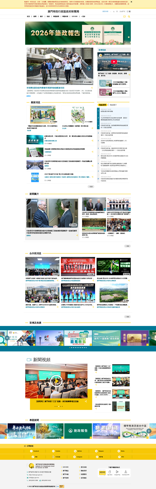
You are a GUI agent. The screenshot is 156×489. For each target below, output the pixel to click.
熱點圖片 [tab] (113, 105)
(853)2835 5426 (46, 480)
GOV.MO (65, 467)
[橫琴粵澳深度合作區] (135, 431)
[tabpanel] (78, 338)
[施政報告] (78, 431)
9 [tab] (84, 348)
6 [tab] (79, 348)
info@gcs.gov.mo (34, 477)
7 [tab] (81, 348)
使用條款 (84, 478)
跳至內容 (105, 11)
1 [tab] (70, 348)
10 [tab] (86, 348)
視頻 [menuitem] (48, 16)
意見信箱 (84, 467)
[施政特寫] (106, 431)
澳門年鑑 (66, 474)
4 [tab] (75, 348)
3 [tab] (73, 348)
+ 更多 (91, 186)
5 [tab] (77, 348)
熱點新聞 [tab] (102, 105)
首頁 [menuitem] (28, 16)
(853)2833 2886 (33, 480)
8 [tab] (82, 348)
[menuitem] (35, 16)
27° (123, 11)
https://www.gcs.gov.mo (35, 475)
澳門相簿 (66, 478)
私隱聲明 (84, 474)
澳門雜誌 (66, 470)
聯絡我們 (84, 470)
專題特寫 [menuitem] (65, 16)
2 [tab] (72, 348)
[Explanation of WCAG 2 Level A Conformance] (60, 486)
